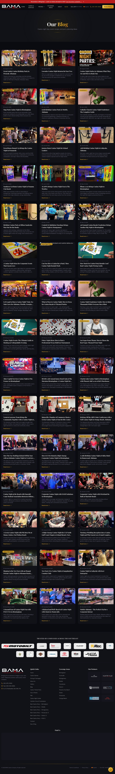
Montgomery (62, 678)
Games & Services (31, 6)
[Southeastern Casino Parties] (94, 688)
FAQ (31, 695)
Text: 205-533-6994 (9, 686)
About (60, 6)
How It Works (33, 692)
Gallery (73, 6)
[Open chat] (110, 769)
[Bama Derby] (94, 676)
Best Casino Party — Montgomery (39, 710)
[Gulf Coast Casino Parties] (94, 698)
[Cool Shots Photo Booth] (108, 688)
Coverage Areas (50, 6)
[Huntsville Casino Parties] (108, 676)
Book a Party (108, 6)
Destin (61, 692)
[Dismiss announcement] (83, 1)
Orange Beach (63, 698)
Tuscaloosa (62, 684)
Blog (66, 6)
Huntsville (61, 675)
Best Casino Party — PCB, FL (38, 718)
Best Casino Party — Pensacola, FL (39, 712)
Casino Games (34, 675)
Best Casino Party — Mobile (37, 707)
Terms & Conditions (74, 767)
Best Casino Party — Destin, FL (38, 715)
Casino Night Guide (35, 698)
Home (23, 6)
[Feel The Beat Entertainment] (108, 698)
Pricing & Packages (35, 678)
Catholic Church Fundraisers (38, 701)
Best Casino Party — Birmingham (39, 704)
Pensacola (62, 695)
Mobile (61, 681)
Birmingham (62, 672)
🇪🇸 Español (86, 6)
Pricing (40, 6)
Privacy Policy (85, 767)
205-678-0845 (96, 6)
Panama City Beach (64, 690)
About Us (32, 681)
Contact (32, 721)
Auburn (61, 687)
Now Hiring (79, 6)
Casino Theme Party (35, 690)
